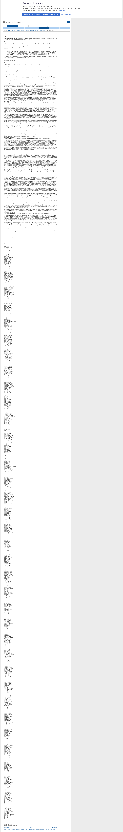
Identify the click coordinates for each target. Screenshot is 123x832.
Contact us (13, 829)
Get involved (40, 25)
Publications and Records (29, 30)
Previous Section (7, 33)
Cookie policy (47, 829)
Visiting (46, 25)
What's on (22, 28)
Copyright (37, 829)
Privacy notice (42, 829)
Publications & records (44, 28)
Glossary (8, 829)
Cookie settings (66, 14)
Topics (61, 28)
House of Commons (7, 28)
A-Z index (4, 829)
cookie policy (62, 10)
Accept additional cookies (32, 14)
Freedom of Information (20, 829)
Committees (35, 28)
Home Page (54, 33)
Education (51, 25)
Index (30, 33)
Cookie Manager (52, 829)
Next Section (6, 827)
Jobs (26, 829)
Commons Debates (42, 30)
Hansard (36, 30)
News (58, 28)
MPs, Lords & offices (23, 25)
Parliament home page (11, 30)
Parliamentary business (12, 25)
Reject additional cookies (50, 14)
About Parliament (33, 25)
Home (4, 25)
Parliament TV (53, 28)
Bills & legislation (28, 28)
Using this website (31, 829)
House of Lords (16, 28)
